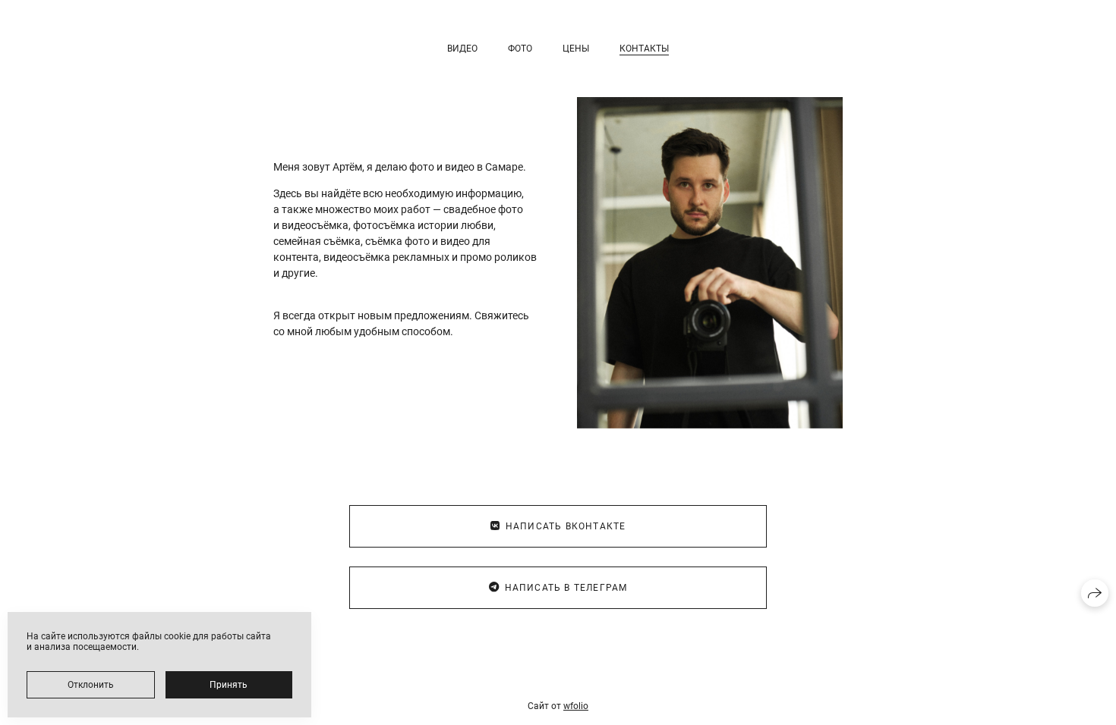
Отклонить (91, 684)
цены (576, 48)
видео (462, 48)
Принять (228, 684)
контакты (644, 48)
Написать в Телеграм (566, 587)
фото (520, 48)
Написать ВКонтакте (566, 526)
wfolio (575, 706)
